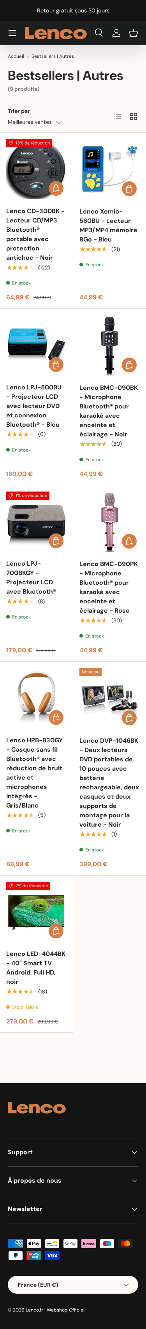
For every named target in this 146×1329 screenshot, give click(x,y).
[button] (133, 33)
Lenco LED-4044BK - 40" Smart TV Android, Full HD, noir (35, 968)
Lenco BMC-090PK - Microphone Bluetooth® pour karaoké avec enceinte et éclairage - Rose (108, 587)
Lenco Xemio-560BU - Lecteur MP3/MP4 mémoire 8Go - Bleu (108, 225)
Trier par (19, 111)
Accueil (16, 56)
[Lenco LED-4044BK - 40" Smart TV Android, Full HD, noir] (36, 912)
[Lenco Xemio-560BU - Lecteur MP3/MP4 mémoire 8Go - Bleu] (109, 169)
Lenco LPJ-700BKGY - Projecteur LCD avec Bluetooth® (31, 577)
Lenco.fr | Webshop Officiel (55, 1310)
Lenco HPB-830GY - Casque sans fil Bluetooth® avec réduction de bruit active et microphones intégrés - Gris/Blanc (34, 773)
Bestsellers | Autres (53, 56)
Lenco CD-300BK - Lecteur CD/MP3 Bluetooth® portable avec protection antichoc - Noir (35, 234)
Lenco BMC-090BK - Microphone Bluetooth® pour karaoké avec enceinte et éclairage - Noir (108, 411)
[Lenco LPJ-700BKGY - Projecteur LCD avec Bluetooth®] (36, 522)
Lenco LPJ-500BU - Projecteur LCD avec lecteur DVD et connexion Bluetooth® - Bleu (34, 406)
